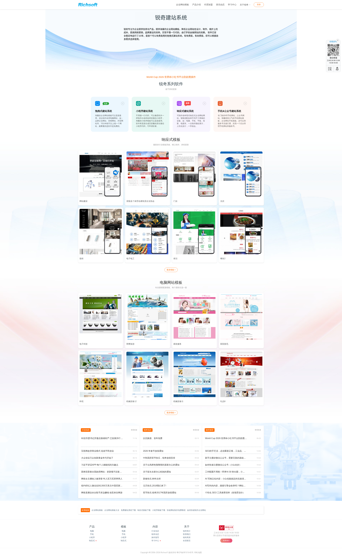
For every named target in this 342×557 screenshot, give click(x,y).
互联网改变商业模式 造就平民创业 (97, 451)
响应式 (92, 541)
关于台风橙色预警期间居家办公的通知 (161, 465)
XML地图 (198, 552)
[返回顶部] (337, 69)
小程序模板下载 (158, 510)
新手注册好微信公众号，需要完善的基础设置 (226, 458)
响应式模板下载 (144, 510)
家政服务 (177, 344)
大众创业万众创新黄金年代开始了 (97, 458)
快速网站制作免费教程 (176, 510)
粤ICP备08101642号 (184, 552)
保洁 (175, 258)
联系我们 (187, 534)
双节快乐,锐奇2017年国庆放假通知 (159, 492)
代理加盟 (208, 4)
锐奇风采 (187, 537)
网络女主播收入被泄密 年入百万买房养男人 (101, 479)
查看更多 (134, 430)
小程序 (92, 537)
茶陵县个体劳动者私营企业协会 (140, 201)
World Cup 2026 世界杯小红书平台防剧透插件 (171, 77)
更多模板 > (171, 270)
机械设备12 (131, 401)
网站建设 (83, 201)
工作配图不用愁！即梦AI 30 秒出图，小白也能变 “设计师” (226, 472)
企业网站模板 (182, 4)
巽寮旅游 (130, 344)
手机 (92, 534)
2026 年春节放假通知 (153, 451)
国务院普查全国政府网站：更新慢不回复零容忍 (102, 472)
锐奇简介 (187, 531)
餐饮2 (222, 258)
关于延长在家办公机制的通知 (157, 472)
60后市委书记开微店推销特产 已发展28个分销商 (102, 438)
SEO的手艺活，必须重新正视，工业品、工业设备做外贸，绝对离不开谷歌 (226, 451)
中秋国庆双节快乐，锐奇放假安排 (159, 458)
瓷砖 (81, 258)
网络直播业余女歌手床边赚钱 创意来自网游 (101, 492)
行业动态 (155, 531)
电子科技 (83, 344)
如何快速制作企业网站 (196, 510)
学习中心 (232, 4)
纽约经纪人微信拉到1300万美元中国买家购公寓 (102, 486)
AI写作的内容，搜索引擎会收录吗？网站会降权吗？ (226, 486)
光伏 (222, 201)
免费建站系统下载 (128, 510)
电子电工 (130, 258)
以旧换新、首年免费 (152, 438)
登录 (259, 5)
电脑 (92, 531)
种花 (81, 401)
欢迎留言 (187, 541)
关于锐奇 (244, 5)
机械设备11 (178, 401)
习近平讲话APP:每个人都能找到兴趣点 (99, 465)
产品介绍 (196, 4)
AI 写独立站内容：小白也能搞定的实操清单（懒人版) (226, 479)
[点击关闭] (337, 40)
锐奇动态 (155, 534)
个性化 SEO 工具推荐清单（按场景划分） (225, 492)
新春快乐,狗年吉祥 (152, 479)
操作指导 (155, 537)
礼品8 (222, 401)
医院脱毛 (224, 344)
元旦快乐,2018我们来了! (154, 486)
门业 (175, 201)
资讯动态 (220, 4)
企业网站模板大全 (111, 510)
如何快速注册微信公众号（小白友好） (223, 465)
